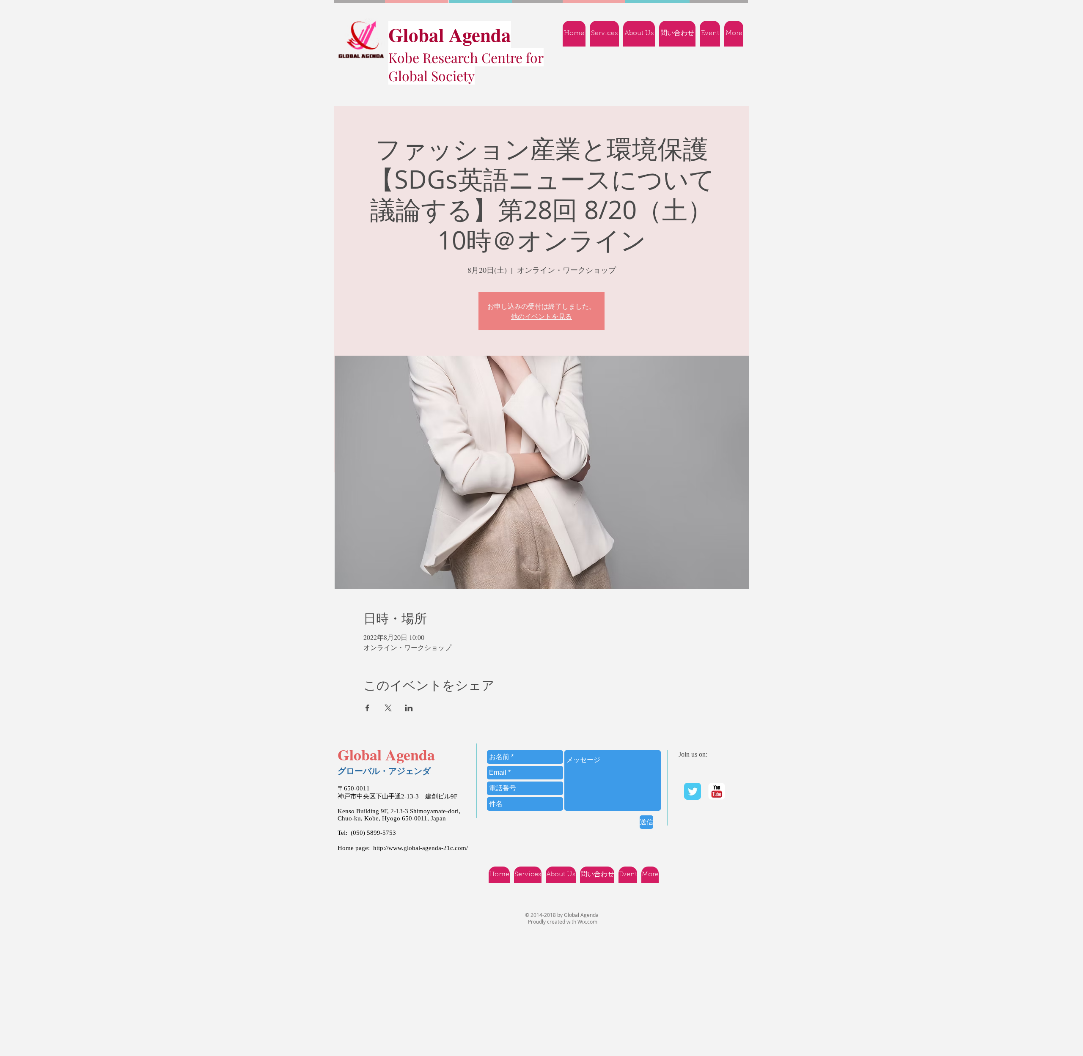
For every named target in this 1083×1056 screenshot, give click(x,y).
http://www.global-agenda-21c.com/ (420, 848)
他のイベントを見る (541, 316)
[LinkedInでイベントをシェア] (409, 708)
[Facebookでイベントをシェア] (367, 708)
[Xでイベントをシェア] (388, 708)
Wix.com (587, 921)
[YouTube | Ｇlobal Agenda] (716, 791)
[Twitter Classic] (692, 791)
